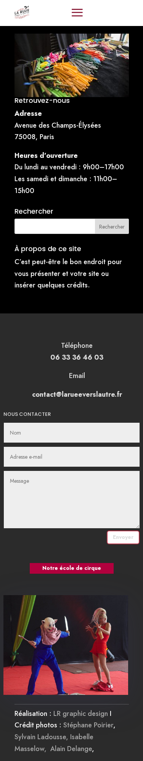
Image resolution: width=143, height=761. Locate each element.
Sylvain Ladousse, (42, 737)
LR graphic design (80, 714)
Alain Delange (71, 749)
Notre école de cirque (71, 568)
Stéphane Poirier (88, 725)
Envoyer (123, 537)
